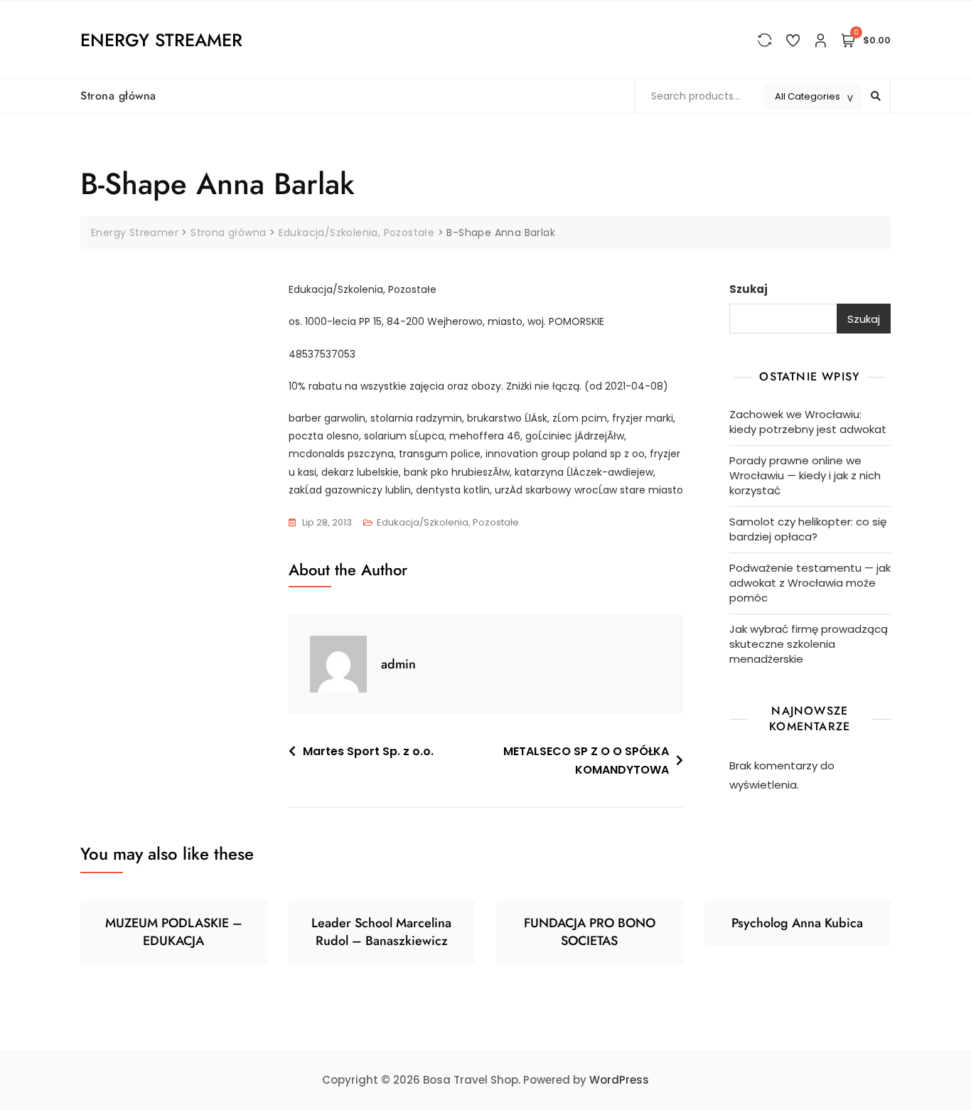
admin (398, 664)
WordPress (619, 1079)
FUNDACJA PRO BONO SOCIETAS (589, 932)
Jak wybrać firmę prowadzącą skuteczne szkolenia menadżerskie (808, 643)
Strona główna (118, 95)
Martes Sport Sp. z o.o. (368, 751)
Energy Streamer (161, 40)
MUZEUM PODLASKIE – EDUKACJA (173, 932)
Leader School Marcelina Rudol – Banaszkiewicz (381, 932)
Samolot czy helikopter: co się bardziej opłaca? (807, 529)
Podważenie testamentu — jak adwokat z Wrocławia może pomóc (810, 582)
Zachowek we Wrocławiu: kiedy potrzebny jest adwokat (807, 422)
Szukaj (748, 289)
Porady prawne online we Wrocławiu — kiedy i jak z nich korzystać (805, 475)
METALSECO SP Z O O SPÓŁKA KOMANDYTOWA (586, 760)
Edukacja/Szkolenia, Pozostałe (448, 522)
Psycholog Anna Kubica (797, 923)
